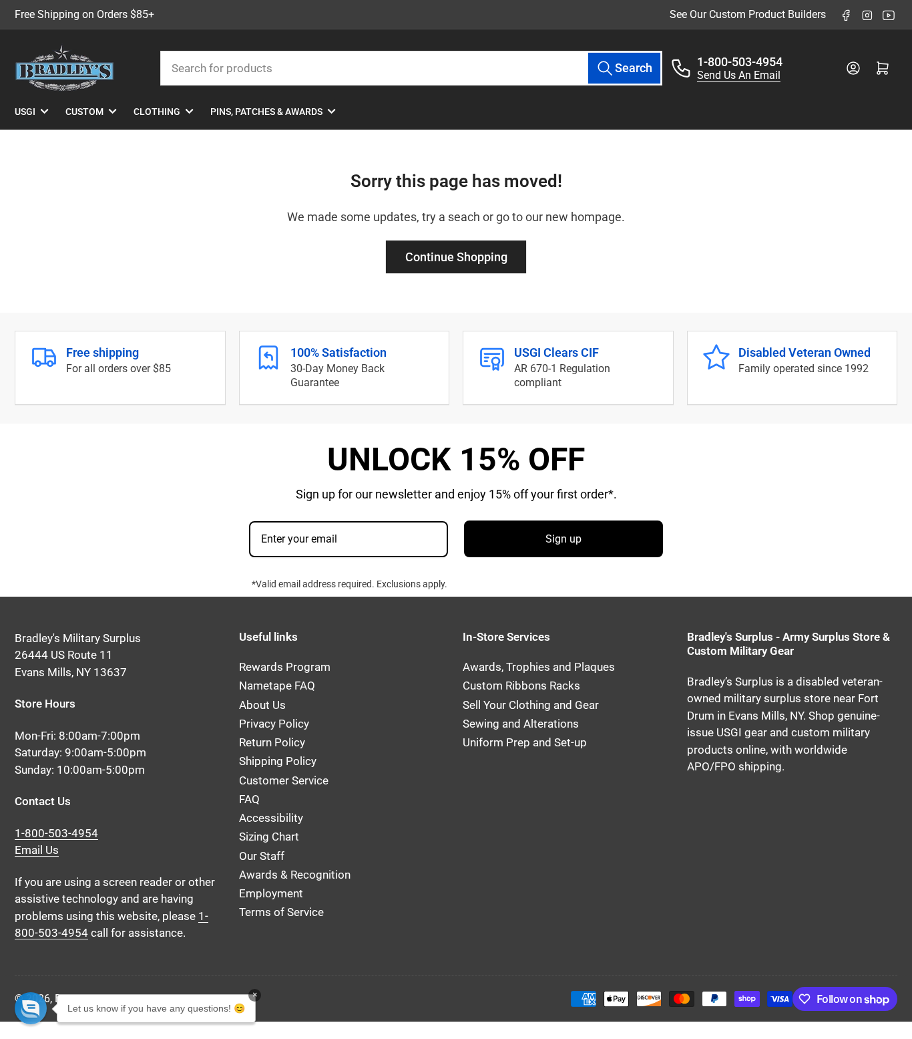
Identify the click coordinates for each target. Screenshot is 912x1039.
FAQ (249, 799)
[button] (31, 1008)
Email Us (37, 850)
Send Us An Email (738, 75)
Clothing (157, 111)
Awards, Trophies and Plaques (539, 667)
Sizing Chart (269, 837)
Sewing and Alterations (521, 724)
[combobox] (411, 68)
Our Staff (261, 856)
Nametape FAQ (277, 686)
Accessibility (271, 818)
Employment (271, 893)
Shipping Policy (277, 761)
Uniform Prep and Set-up (525, 742)
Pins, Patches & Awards (266, 111)
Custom (84, 111)
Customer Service (283, 780)
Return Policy (272, 742)
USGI (25, 111)
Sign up (563, 539)
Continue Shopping (456, 257)
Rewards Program (284, 667)
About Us (262, 705)
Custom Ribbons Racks (521, 686)
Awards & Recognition (295, 875)
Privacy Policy (274, 724)
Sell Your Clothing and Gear (531, 705)
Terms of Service (281, 912)
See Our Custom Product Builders (748, 14)
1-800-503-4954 (739, 62)
